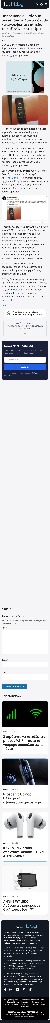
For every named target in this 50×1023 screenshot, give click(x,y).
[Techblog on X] (23, 989)
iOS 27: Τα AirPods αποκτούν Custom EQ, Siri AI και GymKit (23, 851)
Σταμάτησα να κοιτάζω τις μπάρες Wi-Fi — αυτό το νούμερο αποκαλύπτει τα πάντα (24, 742)
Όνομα (5, 660)
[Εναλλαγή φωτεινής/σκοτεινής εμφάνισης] (41, 4)
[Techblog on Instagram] (10, 989)
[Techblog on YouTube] (17, 989)
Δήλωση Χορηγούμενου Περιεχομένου (28, 1002)
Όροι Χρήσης (8, 1000)
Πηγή (4, 305)
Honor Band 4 (12, 177)
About (23, 1012)
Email (4, 672)
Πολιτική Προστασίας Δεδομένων (26, 1000)
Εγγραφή (25, 367)
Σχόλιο (5, 628)
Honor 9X (7, 300)
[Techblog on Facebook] (5, 989)
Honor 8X (18, 289)
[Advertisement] (25, 494)
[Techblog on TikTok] (30, 989)
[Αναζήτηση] (37, 4)
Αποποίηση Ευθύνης (31, 1004)
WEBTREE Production (34, 1012)
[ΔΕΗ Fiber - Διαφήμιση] (25, 77)
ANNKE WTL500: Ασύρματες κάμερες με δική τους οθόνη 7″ (22, 905)
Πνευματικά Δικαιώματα (13, 1004)
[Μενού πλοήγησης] (46, 4)
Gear (6, 40)
